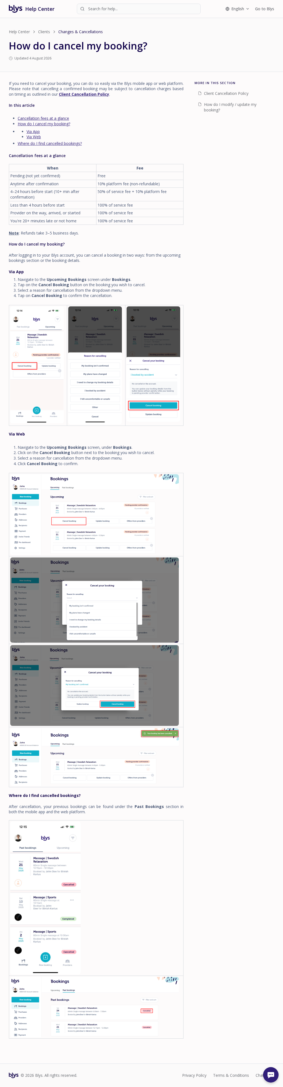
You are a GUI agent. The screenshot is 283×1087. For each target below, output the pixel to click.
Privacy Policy (194, 1075)
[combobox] (139, 9)
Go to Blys (264, 8)
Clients (44, 31)
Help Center (19, 31)
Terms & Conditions (231, 1075)
